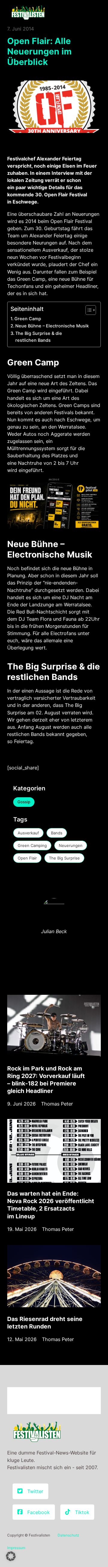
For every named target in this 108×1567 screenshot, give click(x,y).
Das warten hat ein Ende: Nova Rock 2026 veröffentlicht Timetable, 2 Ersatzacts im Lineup (50, 1205)
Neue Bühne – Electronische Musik (52, 326)
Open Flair (27, 858)
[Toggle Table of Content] (87, 310)
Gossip (23, 801)
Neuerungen (70, 845)
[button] (11, 1556)
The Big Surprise (64, 858)
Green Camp (27, 318)
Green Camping (32, 845)
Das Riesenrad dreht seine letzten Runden (44, 1322)
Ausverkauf (28, 832)
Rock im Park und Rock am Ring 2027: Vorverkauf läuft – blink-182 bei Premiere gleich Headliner (46, 1079)
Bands (56, 832)
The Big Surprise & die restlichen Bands (38, 337)
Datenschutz (68, 1535)
